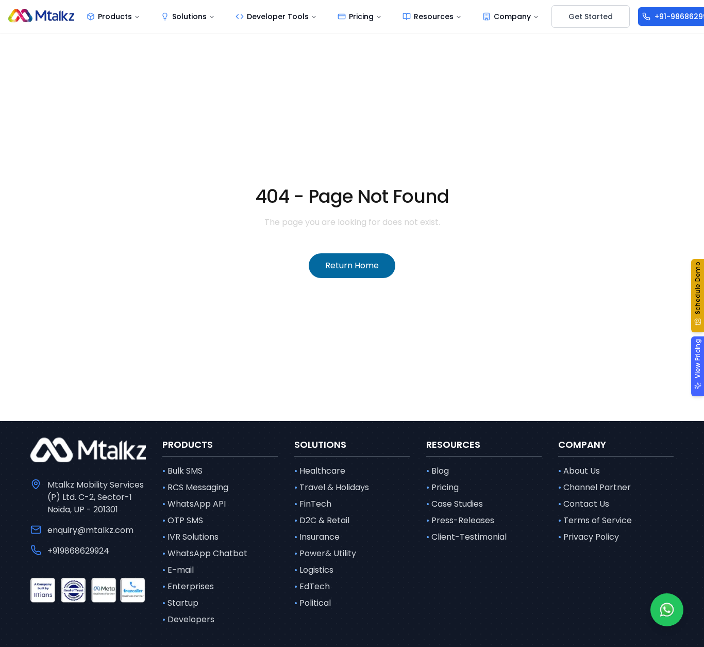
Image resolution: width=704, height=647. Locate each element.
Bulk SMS (182, 471)
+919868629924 (78, 551)
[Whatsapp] (666, 609)
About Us (579, 471)
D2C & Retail (321, 520)
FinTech (312, 504)
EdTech (312, 586)
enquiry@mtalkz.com (90, 530)
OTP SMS (182, 520)
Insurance (317, 537)
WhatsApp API (194, 504)
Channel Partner (594, 487)
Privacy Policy (588, 537)
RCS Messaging (195, 487)
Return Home (352, 265)
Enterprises (188, 586)
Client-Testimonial (466, 537)
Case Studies (454, 504)
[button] (697, 295)
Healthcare (319, 471)
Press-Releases (460, 520)
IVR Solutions (190, 537)
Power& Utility (325, 553)
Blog (437, 471)
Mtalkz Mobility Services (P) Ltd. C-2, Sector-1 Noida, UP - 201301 (95, 497)
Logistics (313, 570)
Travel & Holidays (331, 487)
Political (312, 603)
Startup (180, 603)
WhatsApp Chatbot (204, 553)
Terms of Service (595, 520)
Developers (188, 619)
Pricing (442, 487)
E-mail (178, 570)
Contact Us (583, 504)
